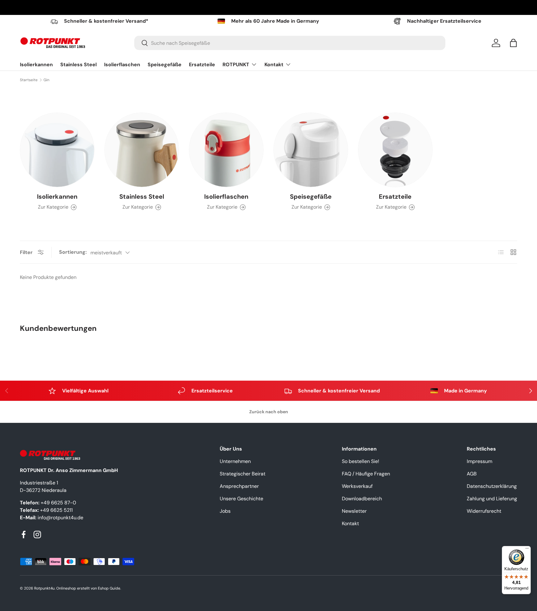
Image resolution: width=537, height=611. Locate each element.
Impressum (479, 461)
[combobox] (289, 43)
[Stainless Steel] (142, 150)
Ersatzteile (202, 64)
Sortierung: (73, 252)
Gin (46, 80)
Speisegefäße (164, 64)
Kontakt (273, 64)
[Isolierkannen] (57, 150)
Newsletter (354, 511)
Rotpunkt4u (44, 588)
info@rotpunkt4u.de (60, 517)
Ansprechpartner (239, 486)
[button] (513, 43)
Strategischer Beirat (242, 473)
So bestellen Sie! (360, 461)
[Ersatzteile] (395, 150)
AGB (472, 473)
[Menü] (527, 549)
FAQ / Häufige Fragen (366, 473)
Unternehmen (235, 461)
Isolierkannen (36, 64)
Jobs (225, 511)
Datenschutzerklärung (492, 486)
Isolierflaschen (122, 64)
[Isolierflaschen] (226, 150)
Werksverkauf (357, 486)
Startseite (29, 80)
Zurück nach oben (268, 411)
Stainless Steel (78, 64)
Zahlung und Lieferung (492, 498)
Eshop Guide (109, 588)
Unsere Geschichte (241, 498)
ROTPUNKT (236, 64)
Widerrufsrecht (484, 511)
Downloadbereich (362, 498)
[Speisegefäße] (311, 150)
